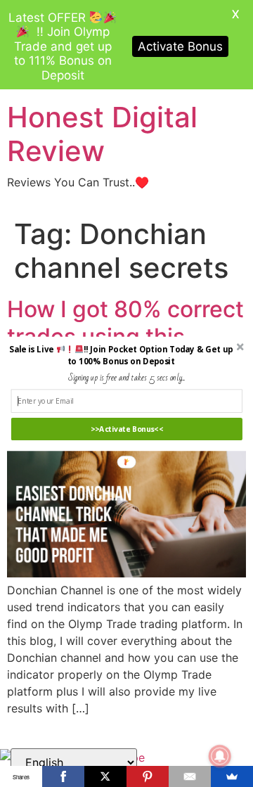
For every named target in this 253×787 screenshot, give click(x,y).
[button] (120, 355)
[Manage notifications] (220, 756)
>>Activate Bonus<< (127, 429)
